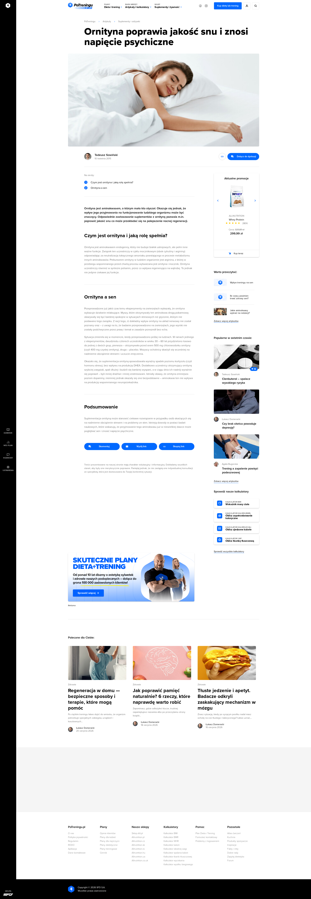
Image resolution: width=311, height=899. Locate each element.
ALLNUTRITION (236, 216)
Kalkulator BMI (171, 833)
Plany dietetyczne (109, 845)
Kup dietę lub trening (227, 5)
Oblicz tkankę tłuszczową (239, 540)
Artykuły (107, 21)
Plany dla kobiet (108, 837)
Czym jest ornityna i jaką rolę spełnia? (112, 182)
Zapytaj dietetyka (235, 856)
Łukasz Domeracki (85, 728)
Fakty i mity (232, 849)
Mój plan (8, 445)
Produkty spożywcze (237, 841)
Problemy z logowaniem (207, 841)
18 (255, 369)
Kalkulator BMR (171, 837)
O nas (71, 833)
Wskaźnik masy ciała (237, 503)
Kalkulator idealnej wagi (175, 849)
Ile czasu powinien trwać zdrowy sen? (239, 297)
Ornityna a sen (99, 188)
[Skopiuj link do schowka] (222, 156)
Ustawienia (8, 470)
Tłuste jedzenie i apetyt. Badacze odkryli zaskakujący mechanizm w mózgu (227, 699)
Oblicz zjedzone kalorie (238, 528)
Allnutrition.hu (138, 852)
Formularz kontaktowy (206, 837)
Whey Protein (236, 219)
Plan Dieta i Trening (205, 833)
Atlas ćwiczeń (234, 833)
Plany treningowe (108, 849)
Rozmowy (8, 458)
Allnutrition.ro (138, 849)
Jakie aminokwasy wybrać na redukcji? (240, 311)
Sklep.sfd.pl (137, 833)
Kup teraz (238, 253)
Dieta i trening (112, 6)
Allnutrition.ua (138, 856)
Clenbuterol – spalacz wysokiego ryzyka (236, 380)
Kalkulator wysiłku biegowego (178, 864)
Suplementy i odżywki (129, 21)
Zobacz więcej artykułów (226, 321)
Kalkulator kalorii (171, 845)
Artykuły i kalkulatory (137, 6)
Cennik (103, 852)
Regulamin (73, 841)
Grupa (8, 891)
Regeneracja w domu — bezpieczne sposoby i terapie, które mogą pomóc (94, 699)
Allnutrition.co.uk (140, 860)
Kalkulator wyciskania (174, 860)
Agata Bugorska (230, 464)
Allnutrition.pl (138, 837)
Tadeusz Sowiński (106, 155)
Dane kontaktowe (77, 852)
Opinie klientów (107, 833)
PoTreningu (89, 21)
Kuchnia (231, 837)
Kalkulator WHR (171, 841)
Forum (230, 860)
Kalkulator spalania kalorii (176, 852)
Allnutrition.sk (138, 845)
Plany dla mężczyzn (110, 841)
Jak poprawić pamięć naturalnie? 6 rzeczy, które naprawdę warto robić (161, 696)
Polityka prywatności (78, 837)
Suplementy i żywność (167, 6)
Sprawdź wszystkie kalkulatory (229, 551)
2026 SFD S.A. (98, 887)
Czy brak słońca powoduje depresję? (239, 425)
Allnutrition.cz (138, 841)
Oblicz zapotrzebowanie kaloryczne (238, 516)
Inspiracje (231, 845)
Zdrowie (72, 684)
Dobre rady (232, 852)
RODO (71, 845)
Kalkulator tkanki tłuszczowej (178, 856)
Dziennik (8, 433)
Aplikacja (72, 849)
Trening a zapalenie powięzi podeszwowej (240, 470)
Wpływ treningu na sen (241, 282)
